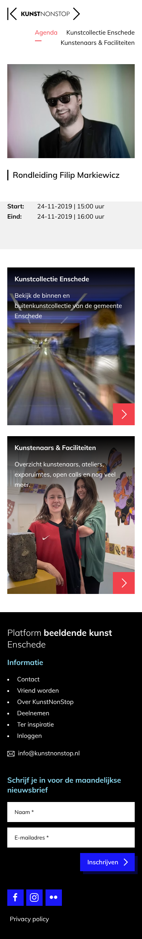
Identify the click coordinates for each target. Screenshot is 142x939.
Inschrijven (102, 862)
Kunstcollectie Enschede (100, 32)
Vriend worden (38, 691)
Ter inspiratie (35, 724)
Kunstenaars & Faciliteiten (97, 43)
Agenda (46, 32)
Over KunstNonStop (45, 702)
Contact (28, 679)
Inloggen (29, 736)
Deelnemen (33, 713)
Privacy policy (29, 919)
